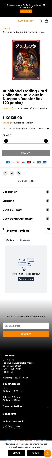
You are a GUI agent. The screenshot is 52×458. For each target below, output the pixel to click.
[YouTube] (19, 426)
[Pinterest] (18, 173)
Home (5, 28)
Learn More (26, 11)
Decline (16, 453)
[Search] (40, 21)
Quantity (7, 135)
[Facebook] (5, 173)
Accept (35, 453)
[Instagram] (14, 426)
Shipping (7, 123)
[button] (4, 21)
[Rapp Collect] (26, 21)
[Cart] (46, 21)
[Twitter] (12, 173)
